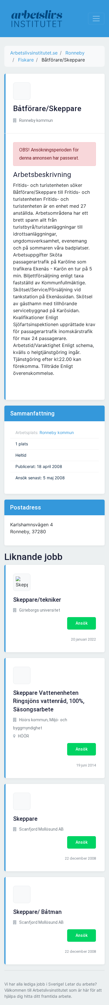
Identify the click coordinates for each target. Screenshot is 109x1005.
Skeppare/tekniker (37, 599)
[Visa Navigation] (96, 18)
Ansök (81, 623)
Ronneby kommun (57, 432)
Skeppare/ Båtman (37, 911)
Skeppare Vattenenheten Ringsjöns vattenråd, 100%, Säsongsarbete (48, 701)
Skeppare (25, 818)
